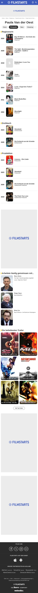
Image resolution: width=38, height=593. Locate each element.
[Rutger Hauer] (7, 300)
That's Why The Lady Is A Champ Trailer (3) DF (10, 354)
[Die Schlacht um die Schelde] (9, 142)
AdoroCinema (7, 572)
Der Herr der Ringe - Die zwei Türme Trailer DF (10, 402)
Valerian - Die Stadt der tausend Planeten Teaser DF (10, 378)
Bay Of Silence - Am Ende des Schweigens (25, 312)
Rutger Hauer (18, 293)
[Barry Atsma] (7, 283)
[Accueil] (17, 2)
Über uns (6, 578)
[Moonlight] (9, 112)
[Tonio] (9, 75)
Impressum (17, 578)
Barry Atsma (17, 276)
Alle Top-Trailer (19, 408)
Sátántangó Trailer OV (28, 378)
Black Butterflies (20, 99)
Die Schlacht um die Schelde (24, 141)
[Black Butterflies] (9, 99)
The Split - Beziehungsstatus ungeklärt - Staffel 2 (24, 50)
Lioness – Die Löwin (21, 159)
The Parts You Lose (21, 196)
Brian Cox (17, 310)
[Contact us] (26, 549)
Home (3, 18)
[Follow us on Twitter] (16, 549)
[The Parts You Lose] (9, 196)
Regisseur (12, 18)
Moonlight (17, 111)
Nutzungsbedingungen (27, 578)
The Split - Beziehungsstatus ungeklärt (23, 278)
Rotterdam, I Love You (22, 62)
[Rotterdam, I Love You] (9, 63)
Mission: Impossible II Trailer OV (28, 354)
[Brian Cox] (7, 317)
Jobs (11, 578)
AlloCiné (4, 570)
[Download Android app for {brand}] (22, 560)
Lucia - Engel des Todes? (23, 87)
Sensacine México (25, 572)
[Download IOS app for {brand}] (16, 560)
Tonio (16, 74)
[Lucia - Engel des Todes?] (9, 87)
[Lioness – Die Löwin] (9, 160)
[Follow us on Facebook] (11, 549)
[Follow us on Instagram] (21, 549)
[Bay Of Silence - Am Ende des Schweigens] (9, 38)
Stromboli (17, 129)
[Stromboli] (9, 129)
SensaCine (17, 570)
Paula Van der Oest (19, 18)
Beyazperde (29, 570)
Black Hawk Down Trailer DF (28, 402)
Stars (7, 18)
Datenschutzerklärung (14, 580)
